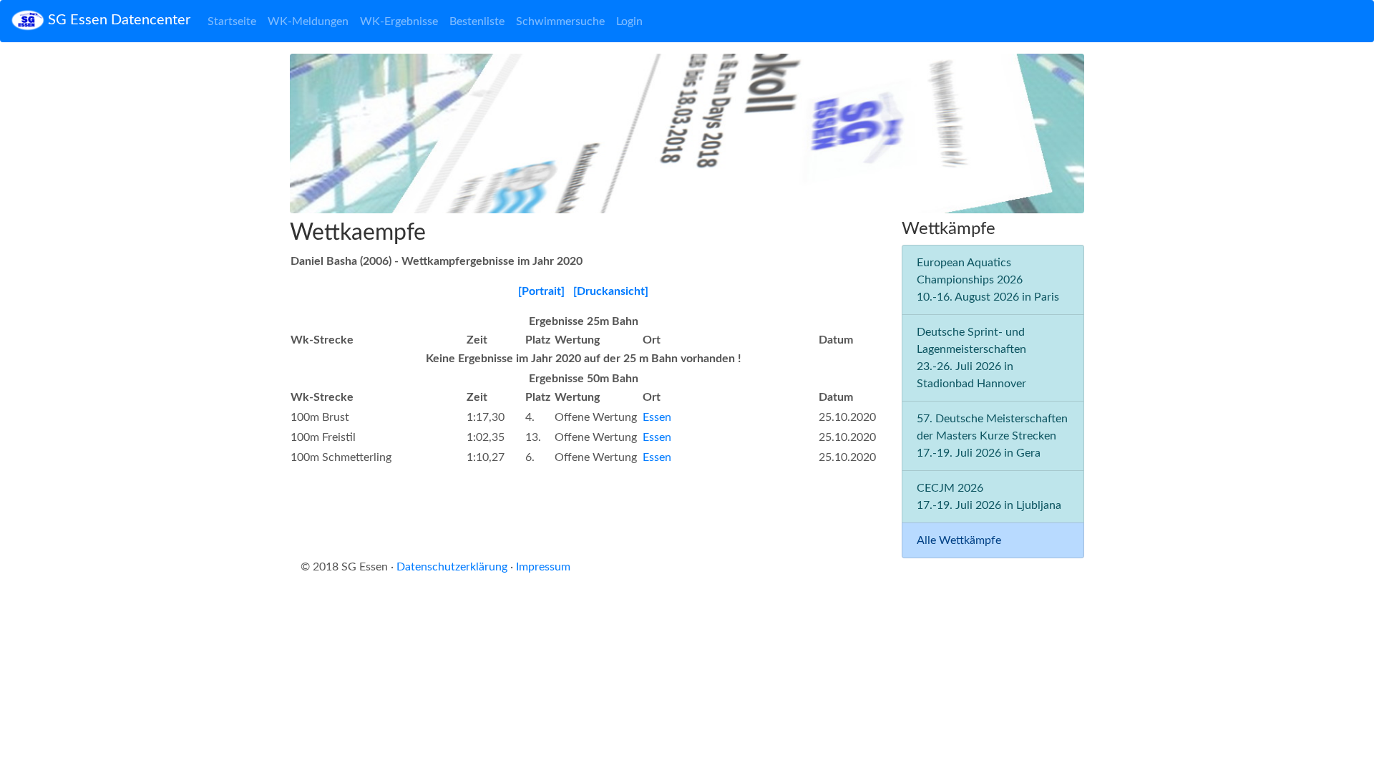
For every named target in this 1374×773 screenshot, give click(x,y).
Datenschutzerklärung (451, 567)
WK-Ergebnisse (399, 21)
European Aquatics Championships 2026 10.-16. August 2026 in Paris (988, 280)
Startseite (232, 21)
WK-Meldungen (308, 21)
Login (629, 21)
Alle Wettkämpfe (959, 540)
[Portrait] (541, 291)
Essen (657, 417)
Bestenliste (477, 21)
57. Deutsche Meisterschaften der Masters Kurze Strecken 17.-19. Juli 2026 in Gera (992, 436)
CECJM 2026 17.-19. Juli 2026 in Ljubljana (989, 496)
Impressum (543, 567)
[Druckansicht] (610, 291)
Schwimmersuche (560, 21)
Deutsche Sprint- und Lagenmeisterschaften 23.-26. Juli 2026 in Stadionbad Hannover (971, 357)
